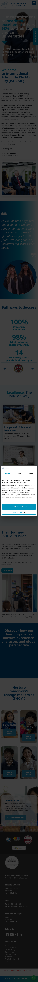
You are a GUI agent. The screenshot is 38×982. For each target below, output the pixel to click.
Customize (18, 512)
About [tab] (31, 473)
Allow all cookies (19, 506)
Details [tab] (19, 473)
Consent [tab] (7, 473)
